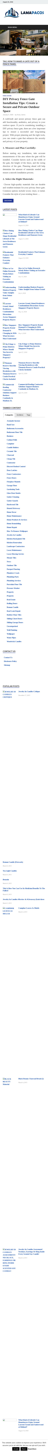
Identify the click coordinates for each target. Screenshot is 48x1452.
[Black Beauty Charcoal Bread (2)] (10, 1079)
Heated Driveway (13, 508)
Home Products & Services (17, 520)
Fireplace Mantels (13, 482)
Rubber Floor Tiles (14, 615)
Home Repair (12, 527)
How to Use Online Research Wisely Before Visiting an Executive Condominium (31, 270)
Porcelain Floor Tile (14, 584)
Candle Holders (13, 447)
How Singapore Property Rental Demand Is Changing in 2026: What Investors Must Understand (31, 327)
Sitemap (7, 665)
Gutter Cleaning (13, 497)
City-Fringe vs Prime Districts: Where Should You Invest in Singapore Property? (30, 346)
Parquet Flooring (13, 569)
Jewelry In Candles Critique (29, 691)
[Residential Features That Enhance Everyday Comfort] (10, 252)
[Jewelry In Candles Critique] (10, 692)
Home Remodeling (14, 524)
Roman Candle (12, 607)
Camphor (10, 444)
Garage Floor (12, 485)
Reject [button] (24, 1449)
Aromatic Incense (13, 421)
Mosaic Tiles (11, 558)
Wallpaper (11, 634)
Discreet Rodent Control (16, 466)
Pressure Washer (13, 588)
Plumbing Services (14, 581)
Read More (7, 200)
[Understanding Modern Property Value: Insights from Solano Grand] (10, 287)
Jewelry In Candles (14, 535)
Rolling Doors (12, 603)
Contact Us (8, 657)
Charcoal (10, 455)
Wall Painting (12, 630)
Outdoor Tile (12, 565)
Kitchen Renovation (14, 543)
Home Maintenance (14, 516)
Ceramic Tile (12, 451)
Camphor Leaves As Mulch (28, 908)
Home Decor (11, 512)
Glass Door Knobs (14, 493)
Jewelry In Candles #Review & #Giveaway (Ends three (23, 899)
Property (10, 592)
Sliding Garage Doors (15, 622)
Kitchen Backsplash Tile (16, 539)
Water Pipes (11, 638)
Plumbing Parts (13, 577)
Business (10, 436)
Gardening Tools (13, 489)
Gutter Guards (12, 501)
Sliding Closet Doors (14, 619)
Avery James (21, 115)
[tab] (9, 415)
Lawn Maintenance (14, 550)
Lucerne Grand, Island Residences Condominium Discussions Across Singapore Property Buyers (31, 305)
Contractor (11, 463)
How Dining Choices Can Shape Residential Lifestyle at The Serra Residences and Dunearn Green (31, 232)
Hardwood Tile (12, 504)
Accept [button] (16, 1449)
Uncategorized (12, 626)
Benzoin (6, 880)
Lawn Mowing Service (15, 554)
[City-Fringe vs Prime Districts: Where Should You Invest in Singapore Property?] (10, 344)
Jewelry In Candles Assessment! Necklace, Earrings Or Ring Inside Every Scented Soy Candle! (31, 1251)
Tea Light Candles (10, 871)
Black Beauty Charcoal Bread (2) (31, 1079)
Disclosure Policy (10, 661)
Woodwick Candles (14, 641)
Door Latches (12, 470)
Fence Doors (7, 96)
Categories (9, 415)
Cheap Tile (11, 459)
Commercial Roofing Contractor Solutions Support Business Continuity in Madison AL (30, 386)
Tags (28, 415)
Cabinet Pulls (12, 440)
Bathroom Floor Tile (14, 432)
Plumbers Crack (13, 573)
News (9, 562)
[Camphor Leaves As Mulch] (10, 908)
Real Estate (11, 600)
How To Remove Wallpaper (17, 531)
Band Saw (11, 425)
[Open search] (42, 27)
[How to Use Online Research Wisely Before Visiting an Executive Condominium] (10, 268)
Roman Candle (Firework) (13, 862)
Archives (20, 415)
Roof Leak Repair (14, 611)
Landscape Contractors (16, 546)
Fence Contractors (14, 474)
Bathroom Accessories (15, 428)
